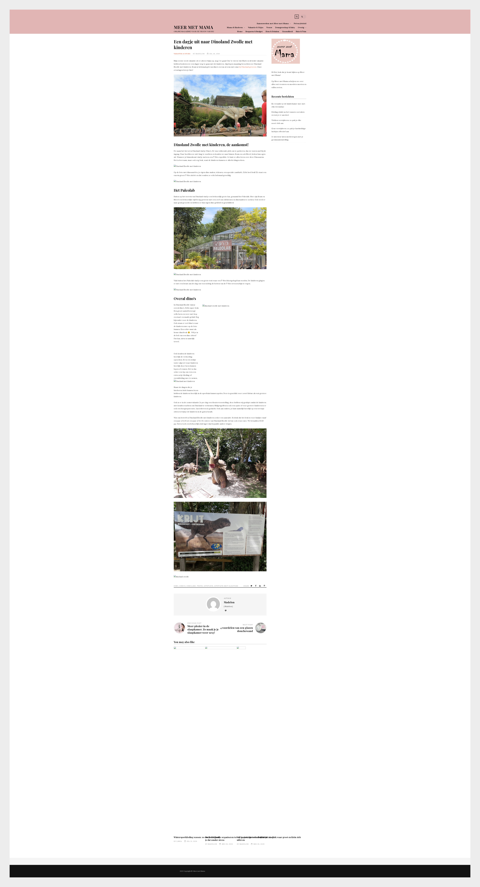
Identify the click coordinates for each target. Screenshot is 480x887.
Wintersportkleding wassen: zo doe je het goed (197, 837)
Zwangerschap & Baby (285, 27)
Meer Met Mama (193, 27)
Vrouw (269, 27)
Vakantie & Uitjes (255, 27)
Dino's (182, 586)
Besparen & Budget (254, 31)
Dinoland (191, 586)
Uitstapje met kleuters (226, 586)
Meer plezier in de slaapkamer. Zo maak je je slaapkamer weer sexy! (203, 629)
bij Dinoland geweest (247, 67)
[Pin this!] (264, 585)
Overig (301, 27)
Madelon (200, 54)
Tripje (200, 586)
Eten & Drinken (272, 31)
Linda (179, 841)
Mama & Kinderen (235, 27)
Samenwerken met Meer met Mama (273, 23)
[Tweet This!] (252, 585)
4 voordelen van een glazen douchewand (236, 629)
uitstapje (208, 586)
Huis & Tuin (301, 31)
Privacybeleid (300, 23)
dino (176, 586)
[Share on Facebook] (256, 585)
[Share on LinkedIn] (260, 585)
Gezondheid (287, 31)
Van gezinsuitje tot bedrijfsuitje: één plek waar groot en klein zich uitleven (273, 740)
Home (239, 31)
